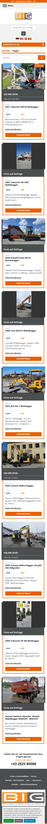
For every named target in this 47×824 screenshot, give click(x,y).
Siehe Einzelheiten (13, 129)
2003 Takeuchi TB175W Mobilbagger (17, 183)
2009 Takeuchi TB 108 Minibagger (22, 640)
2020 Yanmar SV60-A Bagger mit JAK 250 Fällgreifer (23, 566)
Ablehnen (19, 821)
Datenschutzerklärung (30, 817)
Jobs (28, 780)
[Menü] (5, 5)
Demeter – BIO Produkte (14, 780)
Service (33, 776)
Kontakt (15, 784)
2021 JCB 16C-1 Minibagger (18, 406)
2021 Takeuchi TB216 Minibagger (22, 107)
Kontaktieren (23, 135)
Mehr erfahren (29, 821)
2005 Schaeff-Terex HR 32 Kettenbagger (18, 259)
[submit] (41, 57)
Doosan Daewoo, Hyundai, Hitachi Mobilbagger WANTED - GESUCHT (22, 717)
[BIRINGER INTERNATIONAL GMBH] (23, 798)
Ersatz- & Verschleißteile (19, 776)
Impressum (36, 780)
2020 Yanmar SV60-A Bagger (19, 485)
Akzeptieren (9, 821)
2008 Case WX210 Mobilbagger (20, 330)
